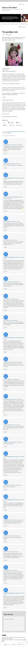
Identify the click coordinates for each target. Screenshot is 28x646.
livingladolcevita (7, 442)
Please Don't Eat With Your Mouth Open (11, 197)
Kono (5, 299)
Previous (20, 26)
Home (3, 23)
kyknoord (5, 163)
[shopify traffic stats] (4, 635)
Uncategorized (13, 131)
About (8, 23)
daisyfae (5, 379)
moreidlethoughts (7, 520)
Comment (20, 628)
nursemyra (6, 535)
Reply (5, 153)
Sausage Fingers (7, 144)
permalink (9, 132)
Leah (4, 551)
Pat (4, 570)
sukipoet (5, 221)
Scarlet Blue (6, 485)
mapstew (5, 424)
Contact (11, 23)
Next (24, 26)
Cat (4, 240)
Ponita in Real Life (7, 399)
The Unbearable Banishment (9, 178)
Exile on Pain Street (9, 7)
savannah (5, 281)
